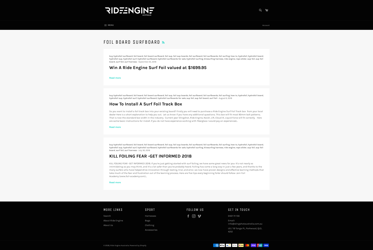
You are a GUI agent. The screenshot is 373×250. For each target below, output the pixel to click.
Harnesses (150, 215)
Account (266, 25)
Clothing (149, 225)
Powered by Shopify (138, 245)
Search (107, 215)
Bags (147, 220)
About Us (108, 225)
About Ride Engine (113, 220)
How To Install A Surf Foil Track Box (145, 104)
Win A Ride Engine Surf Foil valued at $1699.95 (157, 67)
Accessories (151, 229)
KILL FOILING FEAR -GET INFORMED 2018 (150, 156)
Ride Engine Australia (119, 245)
